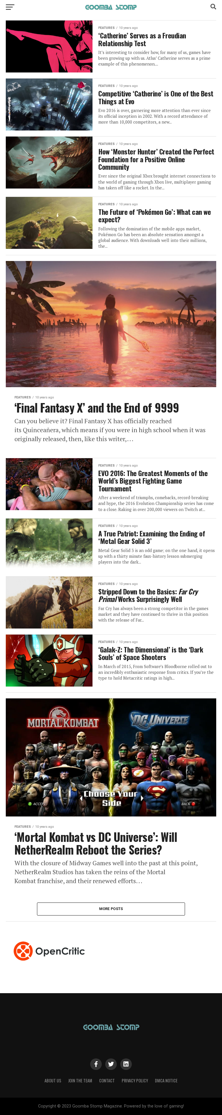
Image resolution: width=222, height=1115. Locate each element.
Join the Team (80, 1080)
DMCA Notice (166, 1080)
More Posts (111, 909)
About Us (53, 1080)
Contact (107, 1080)
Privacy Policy (135, 1080)
